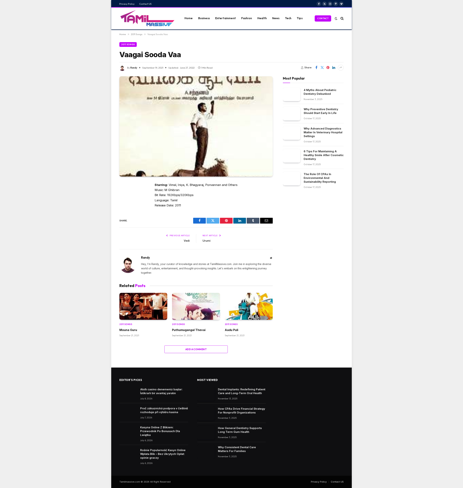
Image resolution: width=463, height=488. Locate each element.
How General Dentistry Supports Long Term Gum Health (240, 430)
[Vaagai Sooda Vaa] (196, 126)
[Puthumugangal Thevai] (196, 306)
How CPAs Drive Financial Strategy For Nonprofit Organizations (241, 410)
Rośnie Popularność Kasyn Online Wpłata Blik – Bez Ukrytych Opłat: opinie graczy (163, 453)
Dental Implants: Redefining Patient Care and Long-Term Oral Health (241, 391)
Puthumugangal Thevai (188, 330)
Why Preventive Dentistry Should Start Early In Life (321, 111)
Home (188, 18)
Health (262, 18)
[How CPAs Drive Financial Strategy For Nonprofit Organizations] (206, 413)
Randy (133, 67)
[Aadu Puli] (249, 306)
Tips (300, 18)
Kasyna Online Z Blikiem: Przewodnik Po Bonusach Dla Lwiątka (160, 431)
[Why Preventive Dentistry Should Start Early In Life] (291, 113)
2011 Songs (128, 44)
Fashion (246, 18)
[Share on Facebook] (316, 68)
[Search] (342, 18)
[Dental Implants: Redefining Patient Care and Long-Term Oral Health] (206, 394)
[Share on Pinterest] (328, 68)
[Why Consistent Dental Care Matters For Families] (206, 452)
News (276, 18)
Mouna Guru (128, 330)
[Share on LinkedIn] (333, 68)
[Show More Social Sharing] (341, 68)
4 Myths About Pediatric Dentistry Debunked (320, 91)
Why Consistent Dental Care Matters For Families (237, 449)
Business (204, 18)
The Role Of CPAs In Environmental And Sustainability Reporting (320, 177)
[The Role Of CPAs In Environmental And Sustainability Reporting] (291, 178)
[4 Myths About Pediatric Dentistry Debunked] (291, 94)
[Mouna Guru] (143, 306)
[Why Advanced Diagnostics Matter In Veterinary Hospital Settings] (291, 133)
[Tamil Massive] (147, 18)
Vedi (187, 240)
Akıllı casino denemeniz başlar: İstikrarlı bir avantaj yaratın (161, 391)
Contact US (145, 3)
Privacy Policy (127, 3)
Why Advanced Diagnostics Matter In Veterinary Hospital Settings (323, 132)
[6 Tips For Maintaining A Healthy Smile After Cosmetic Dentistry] (291, 156)
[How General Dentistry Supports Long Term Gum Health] (206, 432)
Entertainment (225, 18)
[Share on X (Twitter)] (322, 68)
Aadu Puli (231, 330)
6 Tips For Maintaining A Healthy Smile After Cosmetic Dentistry (324, 155)
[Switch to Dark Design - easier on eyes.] (336, 18)
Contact (323, 18)
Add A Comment (196, 349)
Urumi (207, 240)
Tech (288, 18)
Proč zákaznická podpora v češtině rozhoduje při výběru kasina (164, 410)
